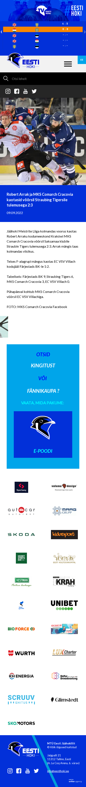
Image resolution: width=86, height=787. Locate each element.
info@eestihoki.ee (58, 771)
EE (81, 59)
